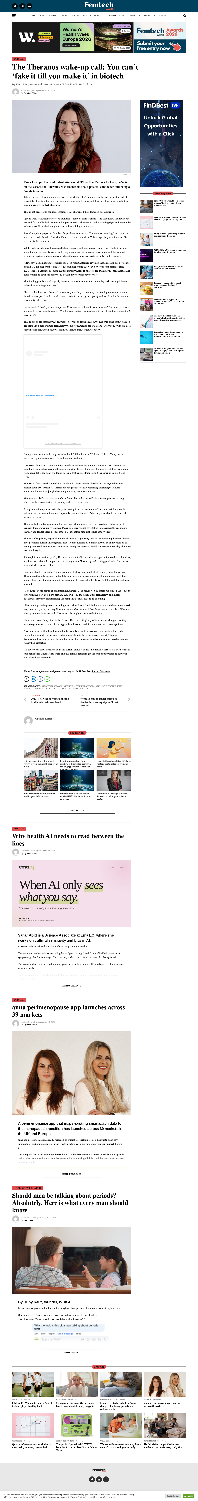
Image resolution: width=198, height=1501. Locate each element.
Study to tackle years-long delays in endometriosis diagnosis (169, 234)
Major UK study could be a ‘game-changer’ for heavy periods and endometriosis (169, 202)
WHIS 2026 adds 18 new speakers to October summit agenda (170, 251)
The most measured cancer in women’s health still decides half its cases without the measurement (169, 317)
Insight (64, 15)
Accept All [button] (188, 1496)
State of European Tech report (63, 262)
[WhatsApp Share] (47, 679)
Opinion (52, 15)
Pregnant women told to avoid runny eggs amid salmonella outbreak (167, 285)
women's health (64, 686)
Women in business (68, 689)
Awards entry (116, 15)
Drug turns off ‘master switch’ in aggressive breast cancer (168, 267)
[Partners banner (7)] (72, 51)
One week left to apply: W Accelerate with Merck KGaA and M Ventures (169, 301)
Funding (29, 689)
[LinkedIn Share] (33, 679)
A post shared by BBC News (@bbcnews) (63, 443)
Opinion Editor (30, 93)
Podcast (163, 15)
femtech (48, 686)
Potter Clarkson (101, 671)
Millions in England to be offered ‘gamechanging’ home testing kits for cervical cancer (169, 350)
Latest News (37, 15)
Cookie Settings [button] (173, 1496)
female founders (56, 464)
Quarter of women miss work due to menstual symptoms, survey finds (170, 218)
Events (75, 15)
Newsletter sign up (94, 15)
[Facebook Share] (40, 679)
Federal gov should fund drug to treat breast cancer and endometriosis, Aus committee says (169, 334)
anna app (22, 1139)
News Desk (28, 1220)
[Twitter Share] (26, 679)
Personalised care (46, 689)
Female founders (85, 686)
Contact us (134, 15)
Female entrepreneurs (109, 686)
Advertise (149, 15)
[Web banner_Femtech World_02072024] (161, 186)
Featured (86, 689)
